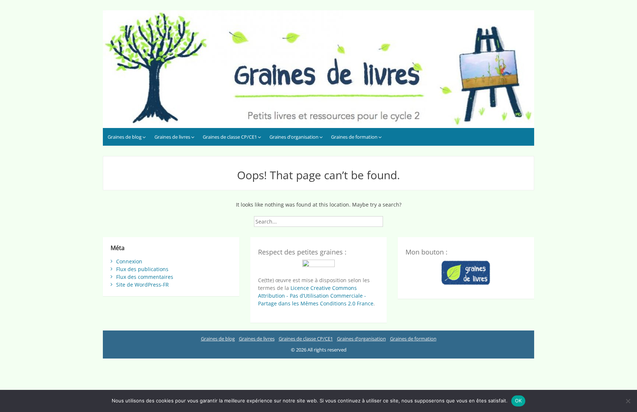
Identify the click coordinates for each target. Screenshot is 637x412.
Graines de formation (354, 137)
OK (518, 401)
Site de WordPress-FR (142, 284)
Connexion (129, 261)
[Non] (627, 401)
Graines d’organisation (293, 137)
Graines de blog (125, 137)
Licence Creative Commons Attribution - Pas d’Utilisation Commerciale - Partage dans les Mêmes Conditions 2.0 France (315, 295)
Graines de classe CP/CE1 (230, 137)
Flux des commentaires (144, 276)
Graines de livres (172, 137)
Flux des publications (142, 269)
